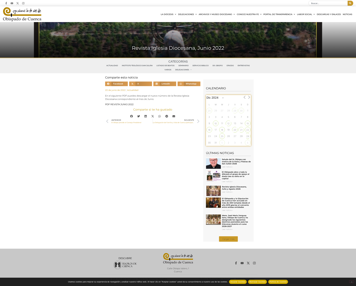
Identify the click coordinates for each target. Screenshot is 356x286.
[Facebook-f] (6, 3)
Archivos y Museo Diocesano (215, 14)
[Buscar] (350, 3)
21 (241, 129)
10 (215, 123)
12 (228, 123)
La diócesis (167, 14)
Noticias (347, 14)
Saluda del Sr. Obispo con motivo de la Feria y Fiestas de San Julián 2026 (236, 161)
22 (247, 129)
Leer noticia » (227, 167)
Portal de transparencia (277, 14)
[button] (116, 84)
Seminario (183, 65)
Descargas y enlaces (329, 14)
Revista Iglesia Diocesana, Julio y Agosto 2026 (234, 188)
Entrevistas (244, 65)
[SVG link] (125, 265)
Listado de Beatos (165, 65)
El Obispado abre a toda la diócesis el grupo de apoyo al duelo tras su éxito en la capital (235, 175)
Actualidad (112, 65)
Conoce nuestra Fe (248, 14)
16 (209, 129)
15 (248, 123)
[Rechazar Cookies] (351, 281)
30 (241, 110)
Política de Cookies (278, 282)
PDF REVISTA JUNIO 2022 (119, 104)
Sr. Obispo (217, 65)
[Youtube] (12, 3)
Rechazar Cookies (257, 282)
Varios (168, 70)
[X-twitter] (17, 3)
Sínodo (230, 65)
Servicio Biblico (200, 65)
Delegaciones (186, 14)
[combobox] (328, 3)
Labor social (304, 14)
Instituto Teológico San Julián (137, 65)
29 (234, 110)
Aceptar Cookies (237, 282)
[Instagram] (23, 3)
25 (209, 110)
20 (234, 129)
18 (222, 129)
